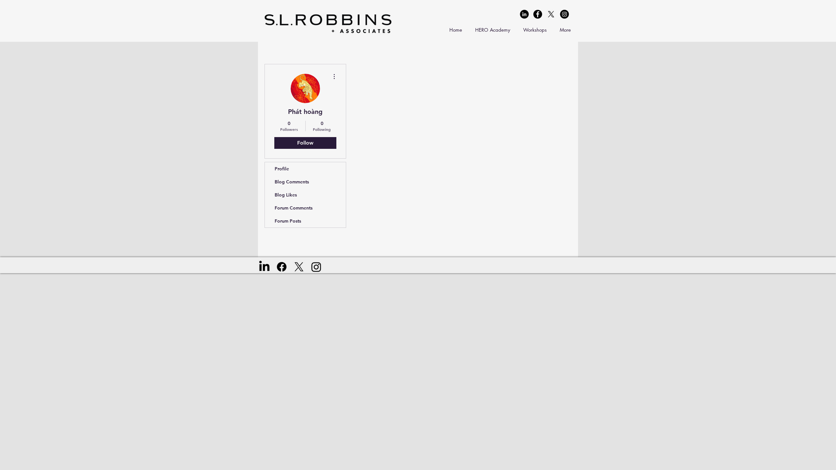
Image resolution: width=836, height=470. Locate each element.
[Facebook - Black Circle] (537, 14)
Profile (282, 169)
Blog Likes (286, 195)
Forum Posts (288, 221)
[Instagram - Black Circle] (564, 14)
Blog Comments (292, 182)
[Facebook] (281, 266)
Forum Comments (294, 208)
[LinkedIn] (264, 266)
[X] (551, 14)
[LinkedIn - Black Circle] (524, 14)
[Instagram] (316, 266)
